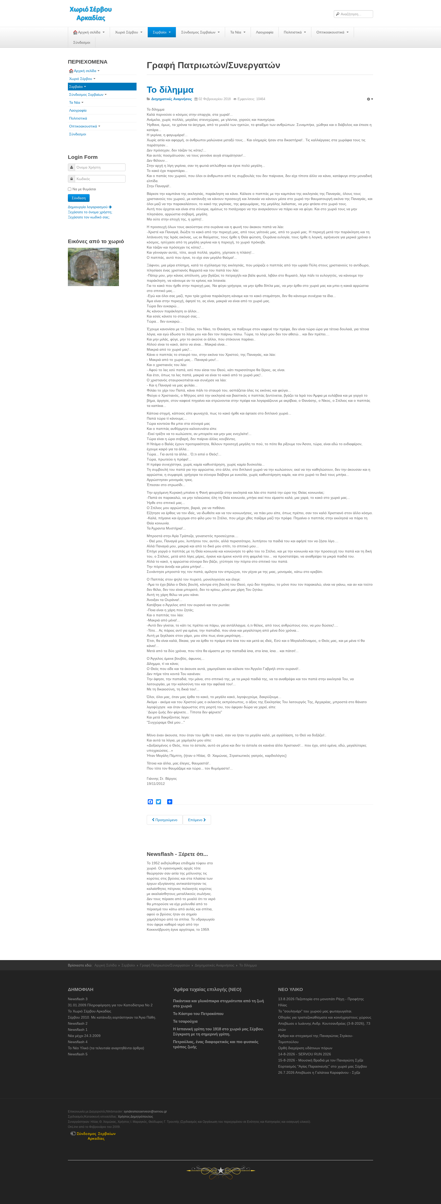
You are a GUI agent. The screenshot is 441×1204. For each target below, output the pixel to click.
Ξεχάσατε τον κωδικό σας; (89, 217)
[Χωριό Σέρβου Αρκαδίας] (94, 13)
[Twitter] (158, 801)
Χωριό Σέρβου (127, 32)
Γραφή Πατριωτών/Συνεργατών (165, 965)
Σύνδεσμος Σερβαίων (198, 32)
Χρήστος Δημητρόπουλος (135, 1116)
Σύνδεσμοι (81, 42)
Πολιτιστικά (293, 32)
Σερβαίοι (160, 32)
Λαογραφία (264, 32)
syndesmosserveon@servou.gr (145, 1111)
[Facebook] (150, 801)
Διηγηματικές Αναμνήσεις (214, 965)
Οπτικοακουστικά (330, 32)
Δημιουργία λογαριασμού (88, 207)
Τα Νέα (236, 32)
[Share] (169, 801)
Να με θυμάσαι (84, 189)
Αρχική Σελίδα (105, 965)
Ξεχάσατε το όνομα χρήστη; (90, 212)
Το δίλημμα (170, 90)
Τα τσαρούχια (185, 1021)
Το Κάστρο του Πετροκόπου (198, 1013)
